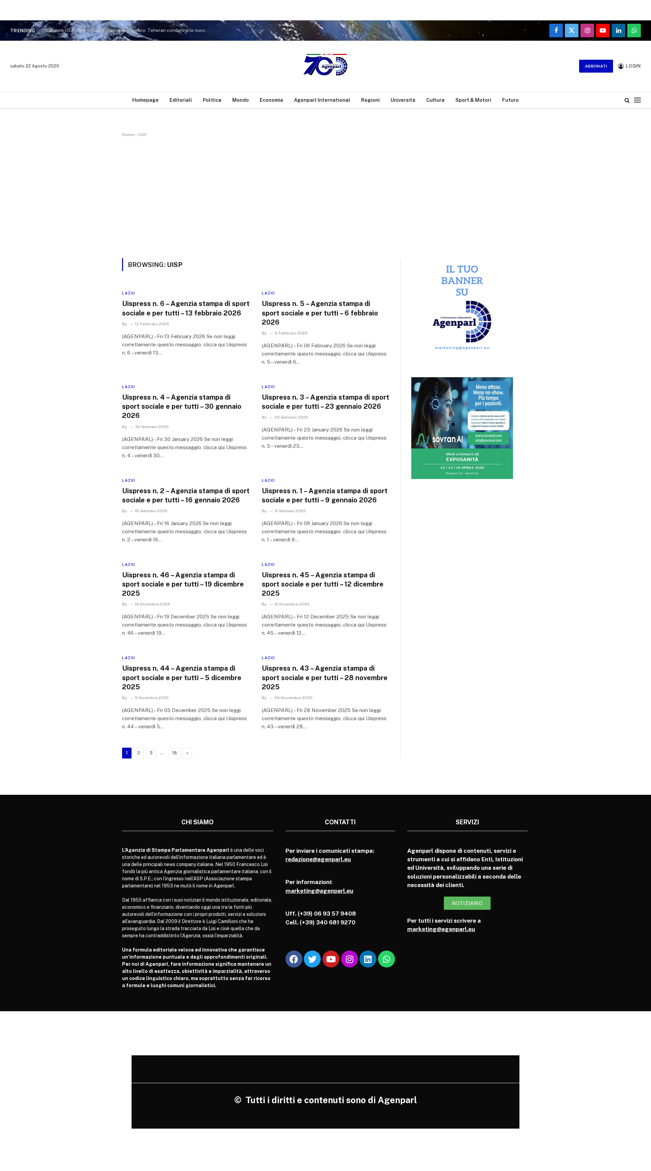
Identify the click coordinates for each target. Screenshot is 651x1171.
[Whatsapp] (386, 959)
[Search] (627, 100)
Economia (271, 100)
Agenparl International (322, 100)
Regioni (370, 100)
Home (128, 134)
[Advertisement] (325, 196)
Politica (212, 100)
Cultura (435, 100)
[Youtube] (330, 959)
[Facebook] (293, 959)
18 (174, 752)
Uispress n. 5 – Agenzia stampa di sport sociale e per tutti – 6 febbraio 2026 (320, 313)
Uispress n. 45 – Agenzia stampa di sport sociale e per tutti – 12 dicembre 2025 (322, 584)
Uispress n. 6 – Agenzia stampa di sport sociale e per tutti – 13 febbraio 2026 (186, 308)
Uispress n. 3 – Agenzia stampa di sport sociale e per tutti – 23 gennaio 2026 (325, 401)
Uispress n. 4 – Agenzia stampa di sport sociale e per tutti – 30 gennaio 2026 (181, 406)
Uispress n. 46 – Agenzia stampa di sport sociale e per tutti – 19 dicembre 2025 (183, 584)
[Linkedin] (367, 959)
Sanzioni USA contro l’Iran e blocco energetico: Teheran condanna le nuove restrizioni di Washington (130, 30)
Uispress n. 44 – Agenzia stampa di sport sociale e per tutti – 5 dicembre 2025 (181, 677)
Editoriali (181, 100)
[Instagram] (349, 959)
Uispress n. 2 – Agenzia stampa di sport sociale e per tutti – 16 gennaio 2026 (186, 495)
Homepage (145, 100)
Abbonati (596, 66)
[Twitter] (312, 959)
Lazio (128, 293)
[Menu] (637, 100)
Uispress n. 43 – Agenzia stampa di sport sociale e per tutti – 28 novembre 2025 (325, 677)
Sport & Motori (473, 100)
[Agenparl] (325, 66)
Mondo (240, 100)
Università (403, 100)
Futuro (510, 100)
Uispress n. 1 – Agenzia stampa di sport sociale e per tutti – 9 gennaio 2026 (325, 495)
